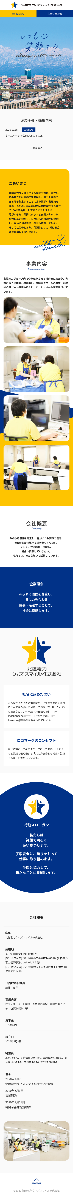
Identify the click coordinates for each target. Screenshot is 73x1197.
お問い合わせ (54, 13)
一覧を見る (36, 148)
